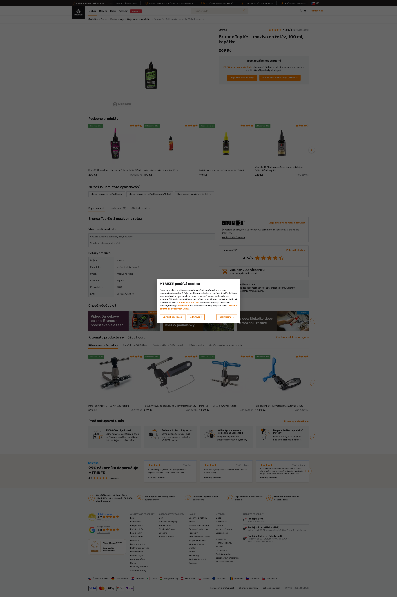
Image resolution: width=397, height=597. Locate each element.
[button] (183, 305)
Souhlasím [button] (226, 317)
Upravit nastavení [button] (173, 317)
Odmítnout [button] (196, 317)
